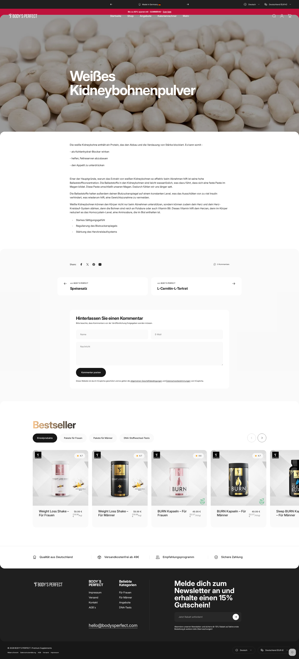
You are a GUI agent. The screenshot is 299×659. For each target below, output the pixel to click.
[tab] (45, 438)
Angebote (125, 602)
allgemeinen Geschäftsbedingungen (146, 381)
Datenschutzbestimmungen (178, 381)
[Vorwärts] (187, 4)
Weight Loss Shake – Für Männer (113, 513)
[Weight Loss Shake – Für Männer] (120, 478)
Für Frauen (125, 592)
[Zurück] (111, 4)
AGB (39, 652)
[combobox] (252, 4)
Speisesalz (78, 288)
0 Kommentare (223, 264)
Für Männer (125, 597)
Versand (93, 597)
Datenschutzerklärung (28, 652)
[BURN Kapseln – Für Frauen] (179, 478)
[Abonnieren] (236, 617)
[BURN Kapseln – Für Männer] (238, 478)
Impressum (95, 592)
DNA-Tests (125, 607)
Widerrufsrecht (12, 652)
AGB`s (92, 607)
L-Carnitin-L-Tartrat (172, 288)
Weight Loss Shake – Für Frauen (54, 513)
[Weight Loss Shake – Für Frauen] (60, 478)
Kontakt (93, 602)
